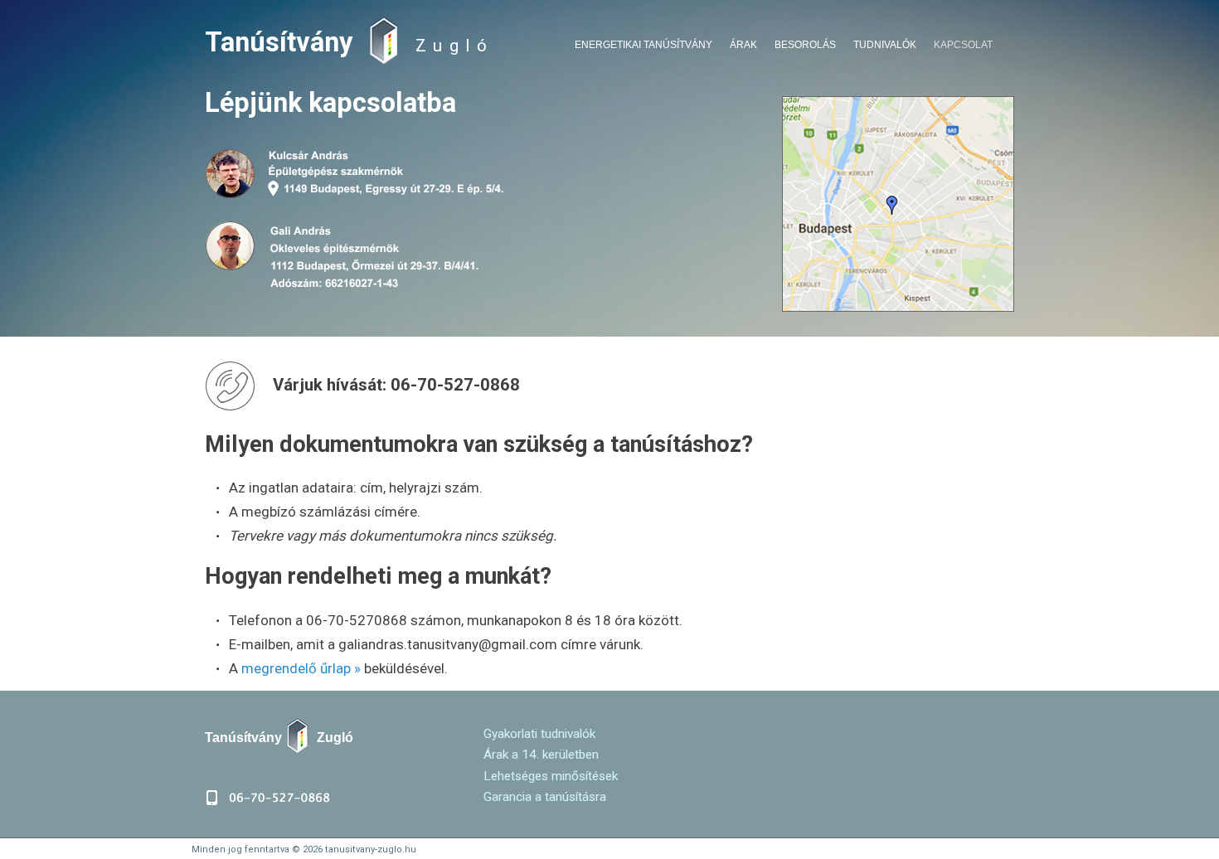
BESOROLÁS (805, 45)
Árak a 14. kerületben (541, 754)
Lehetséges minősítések (550, 776)
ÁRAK (743, 45)
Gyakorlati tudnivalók (539, 733)
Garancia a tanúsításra (544, 796)
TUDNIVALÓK (884, 45)
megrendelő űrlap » (301, 668)
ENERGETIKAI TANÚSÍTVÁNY (643, 45)
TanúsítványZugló (279, 737)
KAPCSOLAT (963, 45)
